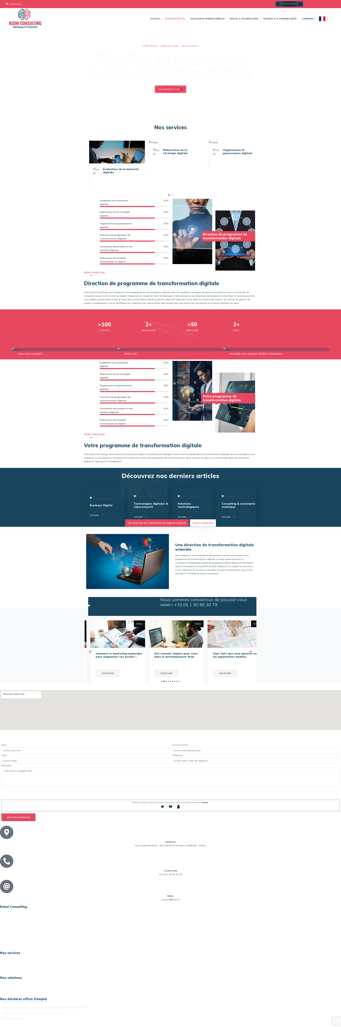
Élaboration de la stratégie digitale (128, 151)
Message (7, 765)
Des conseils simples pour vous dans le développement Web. (111, 655)
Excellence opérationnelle (208, 18)
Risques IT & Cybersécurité (280, 18)
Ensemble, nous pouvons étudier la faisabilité (256, 353)
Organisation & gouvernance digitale (190, 151)
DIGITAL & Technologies (244, 18)
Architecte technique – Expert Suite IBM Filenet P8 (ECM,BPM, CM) (44, 1007)
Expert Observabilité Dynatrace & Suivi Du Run (32, 1013)
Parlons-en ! (131, 353)
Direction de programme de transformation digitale (254, 151)
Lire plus (94, 515)
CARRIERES (308, 18)
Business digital (175, 18)
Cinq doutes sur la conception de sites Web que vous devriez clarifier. (230, 656)
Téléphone (177, 755)
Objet (5, 755)
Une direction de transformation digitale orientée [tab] (157, 522)
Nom (5, 745)
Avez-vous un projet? (30, 353)
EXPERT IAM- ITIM (14, 1018)
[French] (322, 19)
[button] (168, 195)
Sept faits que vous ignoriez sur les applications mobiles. (171, 655)
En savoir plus (169, 89)
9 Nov (134, 623)
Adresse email (180, 745)
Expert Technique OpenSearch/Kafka (26, 1001)
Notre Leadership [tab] (203, 522)
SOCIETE (155, 18)
